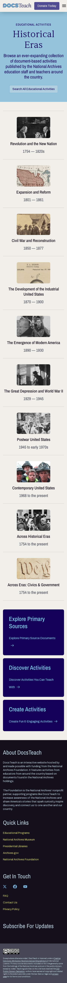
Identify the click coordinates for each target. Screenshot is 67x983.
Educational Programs (16, 833)
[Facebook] (15, 886)
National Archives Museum (19, 840)
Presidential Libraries (15, 846)
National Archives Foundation (21, 859)
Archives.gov (11, 853)
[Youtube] (25, 886)
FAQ (5, 896)
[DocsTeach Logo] (17, 5)
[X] (4, 886)
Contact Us (10, 903)
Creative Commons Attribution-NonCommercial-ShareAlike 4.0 (31, 959)
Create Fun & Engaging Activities (30, 721)
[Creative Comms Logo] (11, 951)
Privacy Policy (11, 909)
